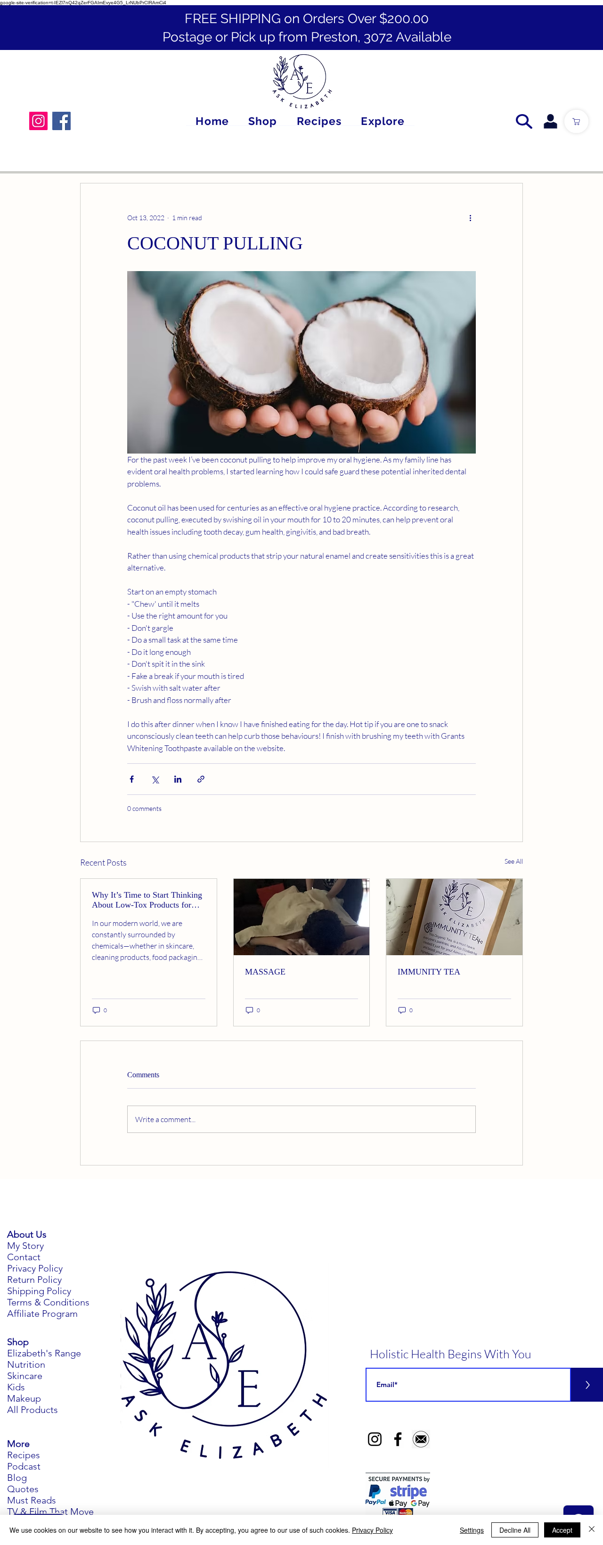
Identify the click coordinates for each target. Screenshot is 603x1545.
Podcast (24, 1466)
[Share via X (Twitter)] (154, 779)
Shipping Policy (39, 1291)
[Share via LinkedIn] (177, 779)
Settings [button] (472, 1530)
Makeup (24, 1398)
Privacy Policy (35, 1268)
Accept (562, 1530)
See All (514, 861)
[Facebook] (61, 121)
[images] (421, 1439)
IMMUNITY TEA (429, 971)
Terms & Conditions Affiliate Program (48, 1308)
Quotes (23, 1489)
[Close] (591, 1529)
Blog (17, 1477)
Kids (16, 1387)
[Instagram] (38, 121)
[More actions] (470, 217)
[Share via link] (200, 779)
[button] (383, 121)
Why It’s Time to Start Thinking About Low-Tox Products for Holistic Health (147, 900)
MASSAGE (265, 971)
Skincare (24, 1375)
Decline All (514, 1530)
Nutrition (26, 1364)
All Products (32, 1409)
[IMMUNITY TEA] (454, 917)
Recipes (23, 1455)
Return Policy (34, 1279)
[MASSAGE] (302, 917)
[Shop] (576, 121)
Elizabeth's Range (44, 1353)
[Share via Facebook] (131, 779)
